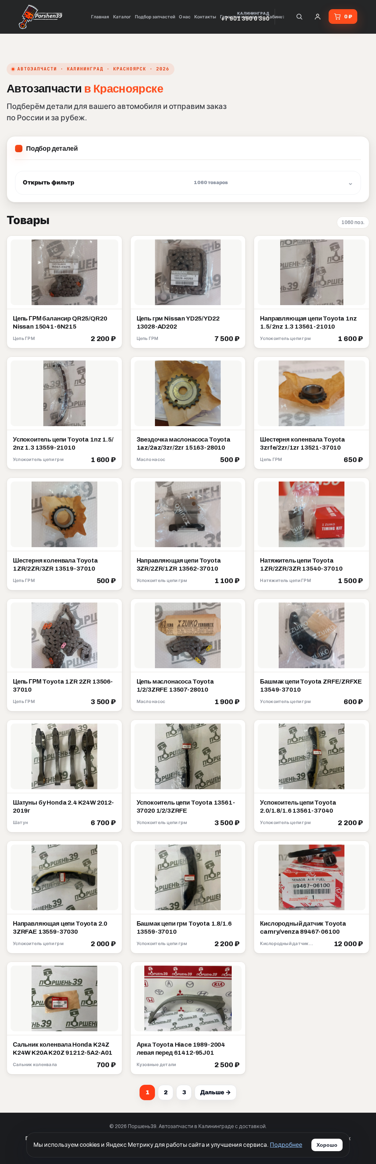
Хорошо (327, 1145)
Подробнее (286, 1145)
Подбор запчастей (155, 16)
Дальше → (215, 1092)
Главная (100, 16)
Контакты (205, 16)
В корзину (99, 339)
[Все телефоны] (283, 16)
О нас (185, 16)
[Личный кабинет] (317, 16)
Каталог (122, 16)
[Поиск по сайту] (299, 16)
